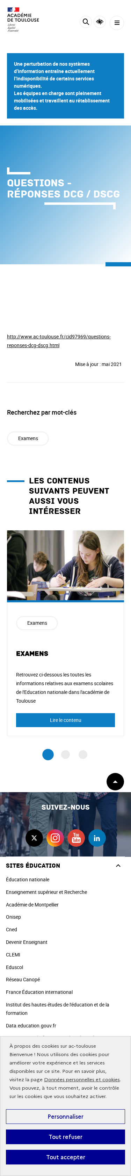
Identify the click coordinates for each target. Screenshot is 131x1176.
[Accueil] (26, 19)
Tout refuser (65, 1137)
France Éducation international (39, 992)
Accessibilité (100, 22)
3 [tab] (83, 754)
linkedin (97, 838)
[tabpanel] (65, 633)
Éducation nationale (27, 879)
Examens (28, 438)
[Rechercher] (86, 23)
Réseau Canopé (23, 979)
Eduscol (14, 967)
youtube (76, 838)
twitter (34, 838)
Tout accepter (65, 1157)
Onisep (13, 916)
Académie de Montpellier (32, 904)
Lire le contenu (65, 720)
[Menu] (117, 23)
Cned (11, 929)
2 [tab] (65, 754)
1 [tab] (48, 754)
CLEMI (13, 954)
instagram (55, 838)
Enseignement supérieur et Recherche (46, 892)
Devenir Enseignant (27, 942)
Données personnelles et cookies (82, 1079)
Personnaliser (65, 1116)
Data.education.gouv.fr (31, 1025)
